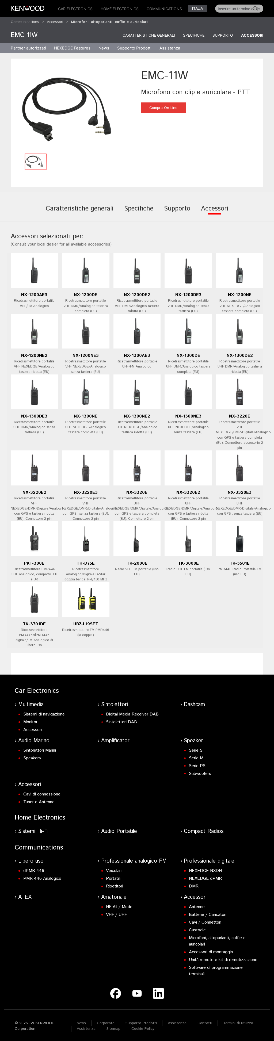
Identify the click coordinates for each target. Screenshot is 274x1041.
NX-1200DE (85, 295)
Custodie (197, 930)
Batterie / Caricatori (207, 915)
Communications (164, 8)
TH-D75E (86, 563)
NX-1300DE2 (240, 356)
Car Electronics (75, 8)
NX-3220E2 (34, 492)
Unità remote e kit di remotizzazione (223, 960)
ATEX (25, 897)
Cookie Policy (142, 1028)
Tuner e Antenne (39, 802)
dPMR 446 (33, 871)
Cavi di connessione (41, 794)
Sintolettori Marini (39, 750)
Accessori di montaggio (211, 952)
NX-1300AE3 (137, 356)
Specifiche (193, 35)
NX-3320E (136, 492)
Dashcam (194, 705)
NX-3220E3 (86, 492)
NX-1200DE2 (137, 295)
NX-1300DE (188, 356)
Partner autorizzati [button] (28, 48)
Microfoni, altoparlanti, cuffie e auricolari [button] (109, 22)
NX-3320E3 (240, 492)
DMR (194, 886)
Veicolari (113, 871)
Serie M (196, 758)
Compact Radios (203, 831)
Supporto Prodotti (141, 1023)
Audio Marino (34, 741)
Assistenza (177, 1023)
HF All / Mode (119, 907)
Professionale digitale (209, 861)
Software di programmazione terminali (216, 971)
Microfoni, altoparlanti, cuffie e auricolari (217, 941)
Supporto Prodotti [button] (134, 48)
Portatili (113, 878)
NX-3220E (239, 416)
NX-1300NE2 (137, 416)
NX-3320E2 (188, 492)
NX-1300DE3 (34, 416)
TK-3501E (240, 563)
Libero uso (31, 861)
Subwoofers (200, 774)
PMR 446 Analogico (42, 878)
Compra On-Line (163, 107)
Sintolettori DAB (121, 722)
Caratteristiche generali (149, 35)
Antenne (197, 907)
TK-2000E (137, 563)
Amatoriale (114, 897)
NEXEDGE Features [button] (72, 48)
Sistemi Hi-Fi (33, 831)
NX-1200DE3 (188, 295)
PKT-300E (34, 563)
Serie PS (197, 766)
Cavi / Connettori (205, 922)
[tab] (79, 212)
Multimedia (31, 705)
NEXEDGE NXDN (205, 871)
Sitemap (113, 1028)
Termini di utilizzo (238, 1023)
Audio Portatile (119, 831)
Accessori (55, 22)
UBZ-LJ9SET (85, 624)
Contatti (204, 1023)
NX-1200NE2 (34, 356)
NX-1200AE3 (34, 295)
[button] (74, 109)
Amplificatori (116, 741)
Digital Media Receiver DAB (132, 714)
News (103, 48)
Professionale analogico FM (134, 861)
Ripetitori (114, 886)
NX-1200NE (240, 295)
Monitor (30, 722)
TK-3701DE (34, 624)
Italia (197, 8)
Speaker (193, 741)
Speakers (32, 758)
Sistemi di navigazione (44, 714)
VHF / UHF (116, 915)
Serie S (196, 750)
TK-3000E (188, 563)
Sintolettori (114, 705)
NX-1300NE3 (188, 416)
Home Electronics (120, 8)
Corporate (106, 1023)
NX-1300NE (85, 416)
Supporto (222, 35)
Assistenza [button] (169, 48)
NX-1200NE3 (86, 356)
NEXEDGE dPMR (205, 878)
